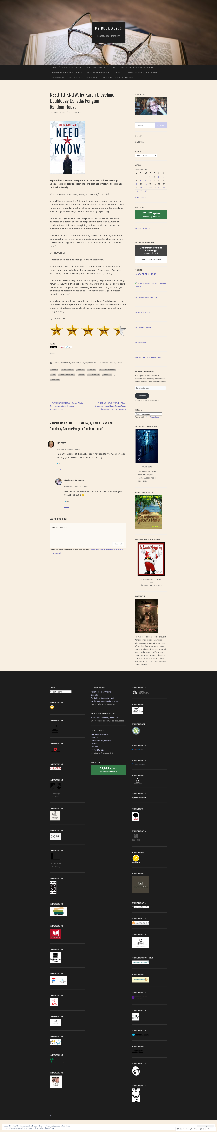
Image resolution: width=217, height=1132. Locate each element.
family (81, 370)
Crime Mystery (77, 363)
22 (151, 187)
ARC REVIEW (65, 363)
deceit (55, 370)
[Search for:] (151, 125)
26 (137, 191)
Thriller (105, 363)
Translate (154, 417)
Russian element (67, 375)
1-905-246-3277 (98, 750)
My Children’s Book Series (143, 327)
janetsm (61, 442)
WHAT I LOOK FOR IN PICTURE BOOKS (67, 72)
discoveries (67, 370)
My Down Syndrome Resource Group (147, 297)
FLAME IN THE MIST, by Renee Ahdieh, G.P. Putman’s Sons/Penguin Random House (67, 406)
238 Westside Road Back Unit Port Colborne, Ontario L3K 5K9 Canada (101, 740)
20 (141, 187)
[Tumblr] (149, 274)
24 (159, 187)
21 (145, 187)
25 (164, 187)
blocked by (154, 216)
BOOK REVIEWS (58, 78)
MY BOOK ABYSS (108, 28)
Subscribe (142, 396)
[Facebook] (139, 274)
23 (155, 187)
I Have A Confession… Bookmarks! (142, 72)
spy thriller (93, 375)
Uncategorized (115, 363)
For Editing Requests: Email (102, 698)
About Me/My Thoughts (97, 72)
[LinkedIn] (142, 274)
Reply (59, 470)
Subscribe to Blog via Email (144, 371)
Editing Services (117, 67)
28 (146, 191)
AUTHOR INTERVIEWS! (70, 67)
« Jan (137, 197)
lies (53, 375)
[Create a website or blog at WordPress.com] (50, 1116)
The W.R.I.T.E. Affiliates (142, 229)
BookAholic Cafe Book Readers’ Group (148, 357)
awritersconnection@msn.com (104, 701)
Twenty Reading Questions (141, 67)
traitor (55, 380)
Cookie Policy (49, 1128)
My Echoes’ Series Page (142, 312)
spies (81, 375)
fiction (92, 370)
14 (146, 184)
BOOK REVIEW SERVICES (95, 67)
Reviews (97, 363)
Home (54, 67)
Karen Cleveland (108, 370)
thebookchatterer (78, 112)
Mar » (143, 197)
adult (57, 363)
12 (136, 184)
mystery (89, 363)
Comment (118, 544)
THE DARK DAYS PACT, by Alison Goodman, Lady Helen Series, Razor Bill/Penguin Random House (110, 406)
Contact (118, 72)
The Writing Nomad (141, 342)
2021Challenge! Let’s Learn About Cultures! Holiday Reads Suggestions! (101, 78)
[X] (136, 274)
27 (141, 191)
